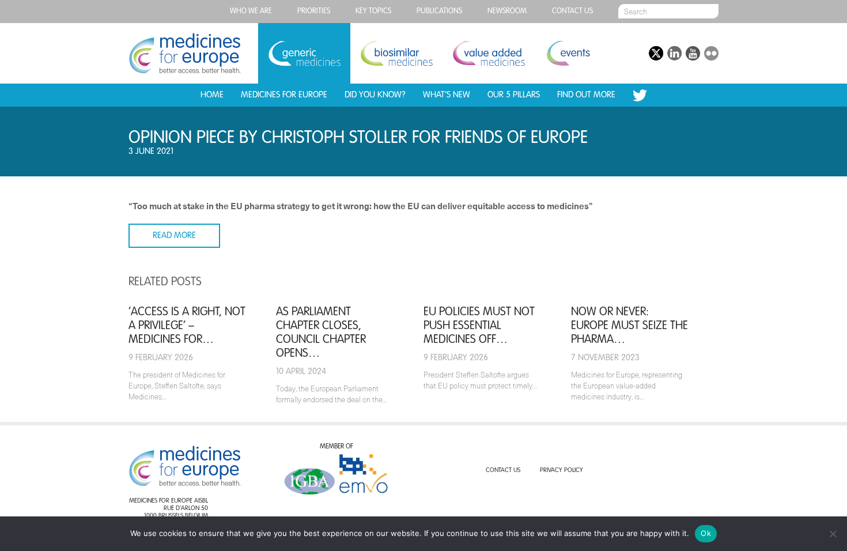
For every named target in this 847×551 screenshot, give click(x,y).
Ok (706, 533)
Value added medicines (489, 53)
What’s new (446, 94)
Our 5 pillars (513, 94)
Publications (439, 11)
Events (568, 53)
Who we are (251, 11)
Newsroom (507, 11)
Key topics (373, 11)
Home (212, 94)
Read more (174, 235)
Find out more (586, 94)
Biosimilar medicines (396, 53)
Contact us (572, 11)
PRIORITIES (313, 11)
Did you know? (375, 94)
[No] (832, 533)
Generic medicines (304, 53)
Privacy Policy (561, 470)
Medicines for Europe (284, 94)
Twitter (640, 95)
